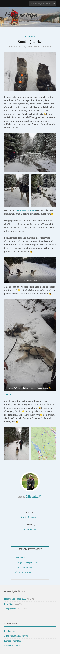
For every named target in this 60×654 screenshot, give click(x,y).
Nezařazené (30, 36)
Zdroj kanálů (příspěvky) (27, 562)
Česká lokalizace (23, 572)
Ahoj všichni (10, 609)
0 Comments (46, 46)
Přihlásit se (20, 557)
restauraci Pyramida (26, 210)
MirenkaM (32, 46)
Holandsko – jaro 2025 (15, 599)
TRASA (7, 394)
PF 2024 (8, 604)
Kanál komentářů (23, 567)
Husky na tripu (20, 15)
